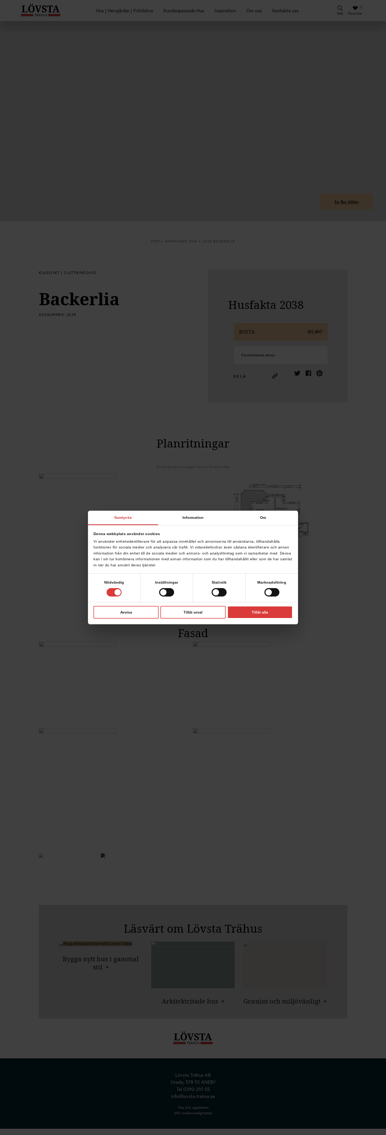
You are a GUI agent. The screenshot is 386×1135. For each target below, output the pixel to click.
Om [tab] (263, 517)
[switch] (166, 592)
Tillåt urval (193, 612)
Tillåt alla (260, 612)
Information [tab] (193, 517)
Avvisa (126, 612)
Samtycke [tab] (123, 517)
